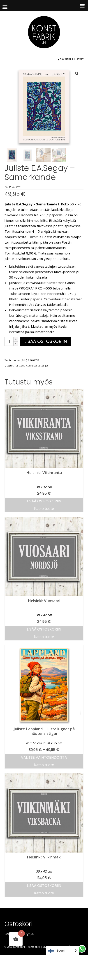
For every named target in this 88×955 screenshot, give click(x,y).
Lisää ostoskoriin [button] (44, 501)
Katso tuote (44, 508)
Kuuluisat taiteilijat (37, 365)
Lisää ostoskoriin (45, 341)
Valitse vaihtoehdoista (44, 757)
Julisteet (77, 59)
